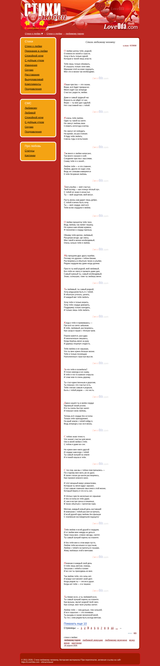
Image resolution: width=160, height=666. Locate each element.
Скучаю (29, 69)
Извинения (31, 65)
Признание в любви (36, 51)
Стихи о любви (33, 46)
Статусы (29, 150)
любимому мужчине (116, 640)
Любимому (31, 108)
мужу (132, 640)
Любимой (30, 112)
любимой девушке (92, 640)
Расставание (32, 74)
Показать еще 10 (75, 623)
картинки (77, 643)
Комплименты (33, 84)
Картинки (30, 155)
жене (67, 643)
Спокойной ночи (34, 55)
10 (112, 628)
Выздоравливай (34, 79)
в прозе (126, 45)
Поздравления (33, 88)
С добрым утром (34, 60)
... (117, 628)
